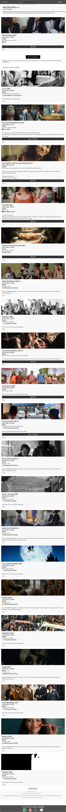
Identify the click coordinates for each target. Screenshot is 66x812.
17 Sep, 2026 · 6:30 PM (8, 635)
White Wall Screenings (9, 211)
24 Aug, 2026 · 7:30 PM (8, 247)
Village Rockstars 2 (10, 281)
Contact (29, 791)
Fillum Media (39, 797)
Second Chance (9, 458)
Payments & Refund (37, 793)
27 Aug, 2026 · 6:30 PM (8, 318)
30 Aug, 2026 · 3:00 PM (8, 352)
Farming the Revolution (11, 350)
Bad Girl (7, 736)
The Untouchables (10, 702)
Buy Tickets (33, 139)
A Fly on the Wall (9, 421)
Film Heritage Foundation (10, 323)
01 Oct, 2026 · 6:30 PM (8, 773)
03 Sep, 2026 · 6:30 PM (8, 496)
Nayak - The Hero (10, 494)
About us (24, 793)
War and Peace (9, 35)
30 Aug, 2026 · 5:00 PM (8, 387)
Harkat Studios (7, 252)
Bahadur (7, 597)
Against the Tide (9, 528)
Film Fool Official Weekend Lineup (13, 122)
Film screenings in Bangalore (28, 795)
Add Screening (33, 57)
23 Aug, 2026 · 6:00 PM (8, 206)
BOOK (33, 47)
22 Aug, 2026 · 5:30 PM (8, 124)
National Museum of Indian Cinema (13, 95)
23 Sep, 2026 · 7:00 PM (8, 668)
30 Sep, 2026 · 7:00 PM (8, 738)
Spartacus (7, 316)
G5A (5, 42)
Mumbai (4, 38)
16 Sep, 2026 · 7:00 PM (8, 599)
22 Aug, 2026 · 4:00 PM (8, 90)
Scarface (7, 772)
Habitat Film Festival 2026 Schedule (54, 795)
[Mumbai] (41, 810)
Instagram (34, 791)
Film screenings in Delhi (7, 795)
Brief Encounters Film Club (10, 428)
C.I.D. (6, 88)
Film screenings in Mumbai (17, 795)
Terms (28, 793)
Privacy (31, 793)
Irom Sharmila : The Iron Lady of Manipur (17, 163)
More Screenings (33, 788)
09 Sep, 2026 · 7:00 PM (8, 530)
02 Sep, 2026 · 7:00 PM (8, 460)
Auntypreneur (8, 386)
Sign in (60, 2)
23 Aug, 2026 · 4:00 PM (8, 165)
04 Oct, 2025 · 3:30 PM (8, 37)
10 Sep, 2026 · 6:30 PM (8, 565)
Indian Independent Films (42, 795)
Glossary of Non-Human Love (14, 245)
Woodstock (8, 633)
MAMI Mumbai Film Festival (11, 288)
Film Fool (6, 129)
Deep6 (6, 667)
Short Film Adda (7, 205)
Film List (35, 795)
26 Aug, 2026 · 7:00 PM (8, 283)
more (6, 136)
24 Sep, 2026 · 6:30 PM (8, 704)
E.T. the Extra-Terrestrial (12, 563)
